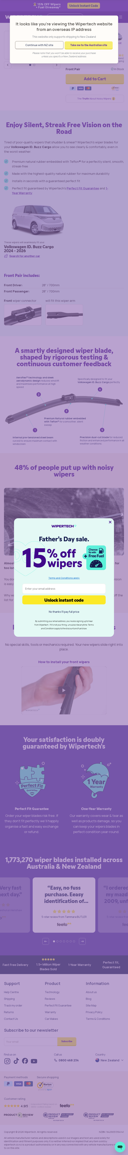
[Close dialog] (110, 522)
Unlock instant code (64, 600)
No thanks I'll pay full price (64, 612)
